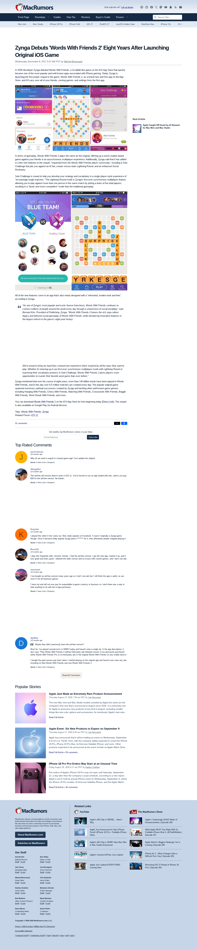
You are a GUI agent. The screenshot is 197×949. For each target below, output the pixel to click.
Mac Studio (38, 24)
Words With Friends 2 (45, 401)
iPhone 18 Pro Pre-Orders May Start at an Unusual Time (83, 763)
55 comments (72, 752)
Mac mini (22, 24)
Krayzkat (34, 529)
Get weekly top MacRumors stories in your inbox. (71, 432)
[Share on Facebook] (124, 423)
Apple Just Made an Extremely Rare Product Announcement (85, 693)
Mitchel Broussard (73, 61)
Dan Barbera (20, 898)
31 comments (21, 423)
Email (17, 862)
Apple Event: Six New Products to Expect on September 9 (84, 728)
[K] (21, 540)
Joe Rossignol (94, 697)
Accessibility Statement (23, 931)
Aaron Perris (45, 909)
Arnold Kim (19, 857)
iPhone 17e (166, 24)
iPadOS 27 (104, 24)
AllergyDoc (35, 469)
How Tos (71, 17)
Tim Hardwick (45, 878)
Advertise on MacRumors (31, 843)
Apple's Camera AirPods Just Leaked (106, 855)
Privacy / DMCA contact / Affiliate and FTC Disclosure (35, 926)
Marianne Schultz (47, 888)
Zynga (45, 411)
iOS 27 (90, 24)
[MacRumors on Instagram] (146, 7)
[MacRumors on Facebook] (151, 7)
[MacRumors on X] (156, 7)
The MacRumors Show (150, 811)
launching (20, 77)
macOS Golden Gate (125, 24)
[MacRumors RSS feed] (175, 7)
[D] (21, 649)
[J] (21, 462)
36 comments (72, 787)
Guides (57, 17)
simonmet (35, 569)
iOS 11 (34, 415)
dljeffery (34, 638)
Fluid (48, 935)
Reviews (85, 17)
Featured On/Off (22, 935)
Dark (72, 935)
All (180, 24)
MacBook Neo (147, 24)
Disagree (50, 462)
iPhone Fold (74, 24)
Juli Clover (19, 867)
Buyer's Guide (103, 17)
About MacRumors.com (30, 834)
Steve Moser (20, 909)
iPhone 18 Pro (56, 24)
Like (44, 462)
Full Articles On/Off (38, 935)
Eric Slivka (44, 857)
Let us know (127, 7)
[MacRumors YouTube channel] (165, 7)
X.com (23, 862)
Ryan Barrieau (45, 898)
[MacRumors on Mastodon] (160, 7)
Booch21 (34, 549)
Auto (62, 935)
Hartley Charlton (92, 767)
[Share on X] (117, 423)
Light (67, 935)
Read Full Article (56, 717)
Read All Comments (71, 675)
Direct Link (108, 401)
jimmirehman (36, 452)
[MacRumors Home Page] (34, 7)
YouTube (84, 811)
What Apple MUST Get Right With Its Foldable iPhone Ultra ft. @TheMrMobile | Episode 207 (163, 832)
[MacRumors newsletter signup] (180, 7)
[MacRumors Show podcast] (141, 7)
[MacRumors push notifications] (170, 7)
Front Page (23, 17)
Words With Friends (31, 411)
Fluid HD (55, 935)
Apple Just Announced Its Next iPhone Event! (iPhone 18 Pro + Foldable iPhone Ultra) (108, 832)
